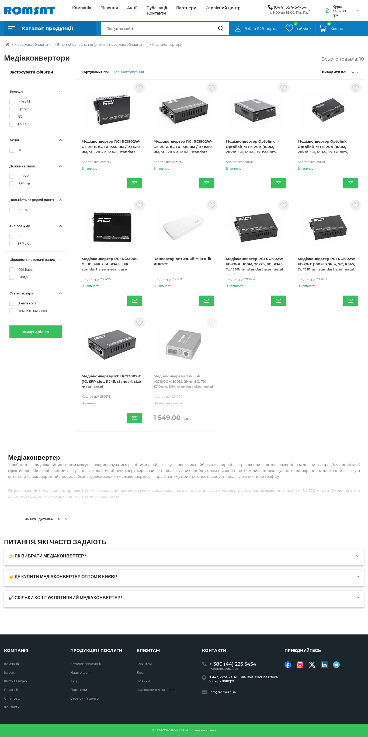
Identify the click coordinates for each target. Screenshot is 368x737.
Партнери (186, 7)
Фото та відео (15, 681)
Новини (143, 681)
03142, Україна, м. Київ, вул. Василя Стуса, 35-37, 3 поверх (244, 679)
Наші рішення (81, 673)
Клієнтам (144, 664)
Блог (141, 673)
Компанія (81, 7)
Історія (10, 673)
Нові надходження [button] (129, 72)
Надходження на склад (156, 690)
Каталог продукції (85, 664)
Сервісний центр (223, 7)
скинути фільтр (36, 332)
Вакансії (11, 690)
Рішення (109, 7)
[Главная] (7, 44)
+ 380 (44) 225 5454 (232, 664)
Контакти (156, 13)
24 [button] (352, 72)
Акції (132, 7)
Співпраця (13, 698)
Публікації (157, 7)
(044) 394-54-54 (290, 7)
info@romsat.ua (223, 692)
